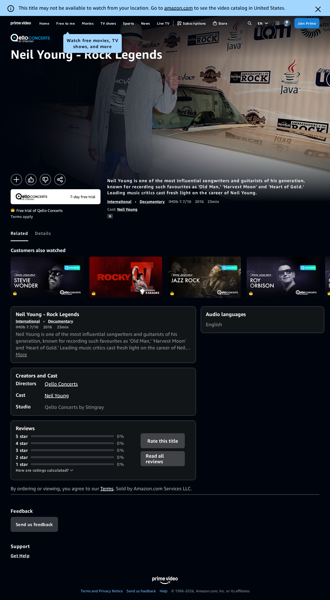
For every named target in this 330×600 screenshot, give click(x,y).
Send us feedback (141, 591)
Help (163, 591)
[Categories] (277, 23)
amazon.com (178, 8)
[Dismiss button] (318, 9)
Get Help (20, 555)
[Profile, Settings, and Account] (287, 23)
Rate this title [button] (163, 440)
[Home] (21, 23)
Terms (107, 488)
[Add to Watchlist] (16, 179)
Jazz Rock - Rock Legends (204, 277)
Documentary (152, 201)
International (119, 201)
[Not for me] (45, 179)
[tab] (19, 233)
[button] (44, 470)
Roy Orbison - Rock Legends (283, 277)
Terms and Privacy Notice (102, 591)
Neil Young (127, 209)
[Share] (60, 179)
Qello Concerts (61, 384)
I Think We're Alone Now (125, 277)
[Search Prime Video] (249, 23)
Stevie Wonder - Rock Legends (47, 277)
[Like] (31, 179)
